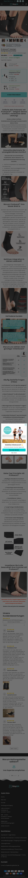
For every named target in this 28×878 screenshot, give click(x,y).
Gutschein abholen (14, 450)
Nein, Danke (14, 452)
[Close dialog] (26, 425)
